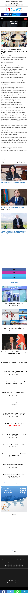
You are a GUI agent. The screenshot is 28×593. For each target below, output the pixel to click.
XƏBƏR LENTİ (14, 282)
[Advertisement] (14, 253)
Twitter (11, 162)
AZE (11, 3)
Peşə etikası (20, 1)
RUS (17, 3)
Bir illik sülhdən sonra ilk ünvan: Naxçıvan (12, 207)
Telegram (17, 162)
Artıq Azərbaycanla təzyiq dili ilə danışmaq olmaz (13, 183)
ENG (14, 3)
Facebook (5, 162)
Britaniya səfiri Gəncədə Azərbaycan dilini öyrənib (14, 362)
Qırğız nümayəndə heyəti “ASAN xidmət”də (14, 444)
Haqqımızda (12, 1)
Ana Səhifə (8, 1)
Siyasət (16, 21)
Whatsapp (23, 162)
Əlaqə (16, 1)
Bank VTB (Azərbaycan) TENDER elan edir (14, 303)
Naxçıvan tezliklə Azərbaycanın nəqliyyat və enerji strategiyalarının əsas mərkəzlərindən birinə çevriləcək (13, 232)
